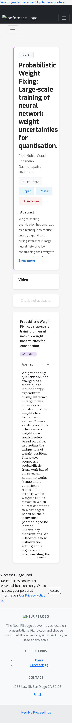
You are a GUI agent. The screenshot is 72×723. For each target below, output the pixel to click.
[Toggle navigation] (12, 29)
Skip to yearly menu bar (17, 2)
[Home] (19, 18)
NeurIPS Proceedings (36, 712)
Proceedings (39, 665)
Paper (27, 191)
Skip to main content (50, 2)
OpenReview (31, 201)
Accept (54, 591)
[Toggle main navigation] (64, 18)
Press (39, 660)
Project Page (31, 181)
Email (38, 695)
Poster (44, 191)
